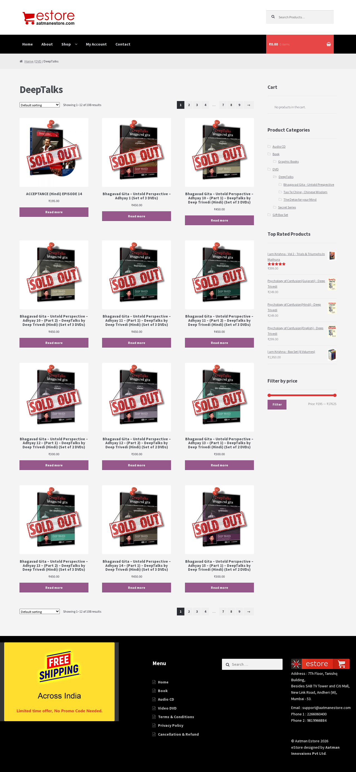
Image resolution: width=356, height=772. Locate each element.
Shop (66, 44)
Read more (54, 212)
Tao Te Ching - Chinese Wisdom (305, 192)
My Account (96, 44)
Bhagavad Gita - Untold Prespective (308, 184)
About (47, 44)
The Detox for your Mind (300, 199)
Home (27, 44)
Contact (122, 44)
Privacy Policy (170, 725)
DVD (38, 61)
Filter (277, 404)
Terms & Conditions (176, 716)
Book (276, 154)
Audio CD (279, 146)
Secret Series (287, 207)
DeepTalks (286, 177)
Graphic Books (288, 161)
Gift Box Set (280, 215)
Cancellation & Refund (178, 734)
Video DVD (167, 708)
